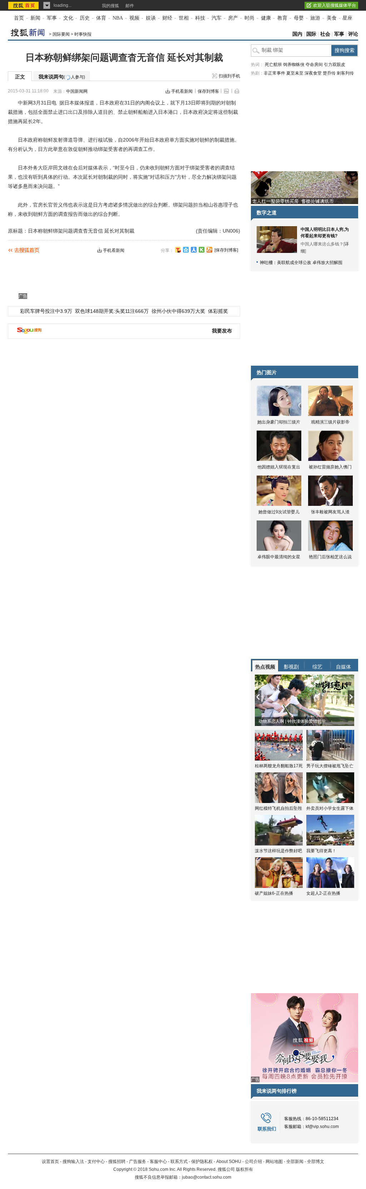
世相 (184, 18)
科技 (200, 18)
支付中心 (96, 1161)
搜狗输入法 (73, 1161)
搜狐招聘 (116, 1161)
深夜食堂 (313, 73)
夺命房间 (314, 64)
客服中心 (158, 1161)
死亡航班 (273, 64)
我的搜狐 (110, 5)
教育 (282, 18)
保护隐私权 (202, 1161)
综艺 (317, 667)
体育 (101, 18)
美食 (332, 18)
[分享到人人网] (194, 250)
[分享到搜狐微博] (178, 250)
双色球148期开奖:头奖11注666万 (112, 311)
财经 (167, 18)
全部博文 (315, 1161)
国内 (297, 34)
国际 (311, 34)
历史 (85, 18)
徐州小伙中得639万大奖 (178, 311)
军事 (52, 18)
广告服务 (137, 1161)
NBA (118, 18)
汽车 (217, 18)
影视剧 (291, 667)
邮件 (129, 5)
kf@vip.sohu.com (322, 1126)
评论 (353, 34)
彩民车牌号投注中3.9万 (46, 311)
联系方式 (179, 1161)
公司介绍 (253, 1161)
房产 (233, 18)
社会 (325, 34)
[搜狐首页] (24, 5)
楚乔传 (329, 73)
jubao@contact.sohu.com (206, 1177)
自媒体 (343, 667)
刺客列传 (345, 73)
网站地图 (274, 1161)
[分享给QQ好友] (186, 250)
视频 (134, 18)
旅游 (315, 18)
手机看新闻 (182, 91)
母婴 (299, 18)
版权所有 (244, 1169)
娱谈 (151, 18)
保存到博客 (208, 91)
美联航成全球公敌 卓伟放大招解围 (309, 262)
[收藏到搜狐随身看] (201, 250)
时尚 (249, 18)
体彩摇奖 (218, 311)
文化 (68, 18)
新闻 (35, 18)
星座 (347, 18)
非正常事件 (274, 73)
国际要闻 (61, 34)
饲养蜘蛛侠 (294, 64)
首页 (19, 18)
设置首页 (50, 1161)
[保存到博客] (226, 250)
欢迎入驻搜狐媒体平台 (334, 5)
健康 (266, 18)
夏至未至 (294, 73)
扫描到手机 (229, 75)
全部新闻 (294, 1161)
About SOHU (228, 1161)
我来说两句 (62, 77)
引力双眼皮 (334, 64)
